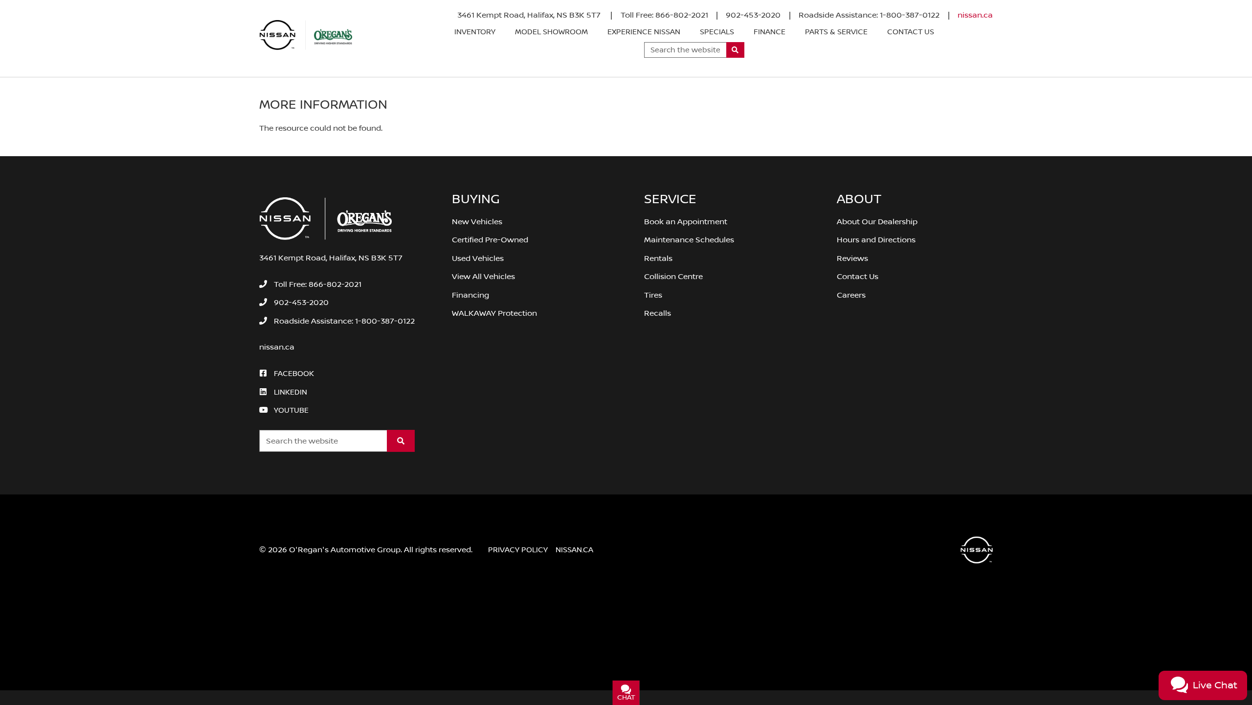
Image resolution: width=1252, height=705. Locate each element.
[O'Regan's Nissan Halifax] (306, 35)
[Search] (735, 50)
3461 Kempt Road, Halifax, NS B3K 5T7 (530, 15)
